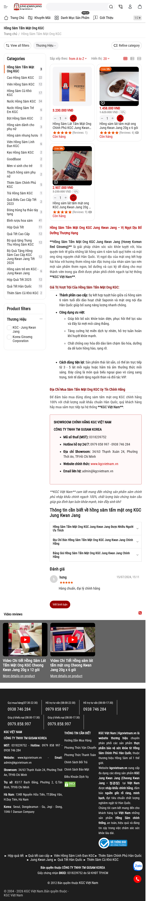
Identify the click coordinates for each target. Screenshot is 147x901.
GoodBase (24, 159)
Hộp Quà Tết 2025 (24, 280)
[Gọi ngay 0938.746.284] (137, 879)
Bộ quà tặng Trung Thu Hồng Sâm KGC (24, 242)
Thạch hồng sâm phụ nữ (24, 174)
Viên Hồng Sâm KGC (24, 84)
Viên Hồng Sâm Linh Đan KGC (24, 144)
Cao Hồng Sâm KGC (24, 78)
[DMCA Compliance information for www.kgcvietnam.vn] (70, 784)
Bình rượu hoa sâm (24, 220)
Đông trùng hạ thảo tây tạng (24, 212)
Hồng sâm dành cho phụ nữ (24, 127)
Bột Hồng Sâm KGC (24, 118)
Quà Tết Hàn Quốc (24, 286)
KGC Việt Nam (13, 895)
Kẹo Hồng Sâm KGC (24, 152)
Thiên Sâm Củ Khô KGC (24, 293)
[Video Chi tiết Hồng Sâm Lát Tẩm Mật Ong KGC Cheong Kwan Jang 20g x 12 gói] (25, 639)
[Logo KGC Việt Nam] (27, 6)
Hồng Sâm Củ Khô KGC (24, 93)
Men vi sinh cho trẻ (24, 166)
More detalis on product (19, 676)
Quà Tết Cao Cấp (24, 234)
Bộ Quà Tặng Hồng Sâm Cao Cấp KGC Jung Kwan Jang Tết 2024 (24, 257)
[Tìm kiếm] (111, 6)
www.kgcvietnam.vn (104, 464)
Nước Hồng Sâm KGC (24, 101)
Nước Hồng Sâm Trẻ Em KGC (24, 110)
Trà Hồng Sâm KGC (24, 193)
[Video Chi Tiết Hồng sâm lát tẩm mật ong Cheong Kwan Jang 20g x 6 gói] (72, 639)
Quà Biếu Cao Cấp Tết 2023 (24, 202)
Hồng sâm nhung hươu (24, 135)
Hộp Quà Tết (24, 227)
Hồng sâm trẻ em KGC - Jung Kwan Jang (24, 271)
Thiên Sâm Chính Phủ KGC (24, 185)
